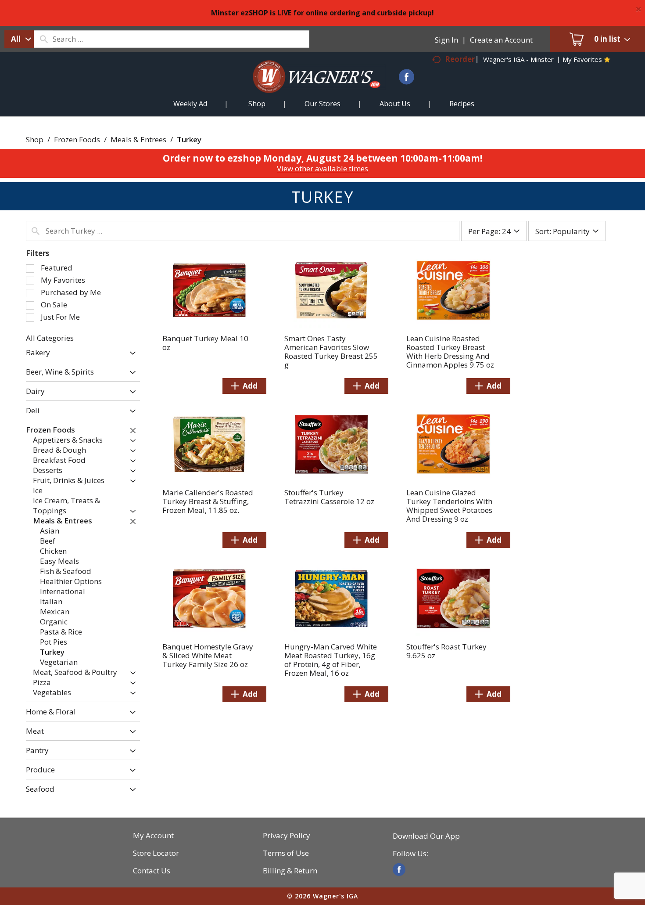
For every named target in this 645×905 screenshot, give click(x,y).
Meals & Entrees (138, 139)
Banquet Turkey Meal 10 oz (205, 342)
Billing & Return (290, 870)
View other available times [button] (322, 168)
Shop (34, 139)
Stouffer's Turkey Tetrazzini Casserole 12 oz (329, 496)
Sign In (446, 40)
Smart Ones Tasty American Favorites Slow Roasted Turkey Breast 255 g (331, 351)
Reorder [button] (460, 59)
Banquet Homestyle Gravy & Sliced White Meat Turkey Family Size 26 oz (207, 655)
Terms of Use (286, 853)
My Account (153, 835)
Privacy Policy (286, 835)
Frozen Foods (77, 139)
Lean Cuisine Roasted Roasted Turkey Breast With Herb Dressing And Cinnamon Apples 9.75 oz (450, 351)
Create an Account (501, 40)
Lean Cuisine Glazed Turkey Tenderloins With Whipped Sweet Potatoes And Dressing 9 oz (449, 505)
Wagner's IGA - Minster (518, 59)
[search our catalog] (43, 39)
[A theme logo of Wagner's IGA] (309, 87)
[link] (399, 869)
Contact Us (151, 870)
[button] (130, 353)
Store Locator (156, 853)
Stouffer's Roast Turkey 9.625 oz (446, 651)
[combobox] (19, 39)
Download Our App (426, 836)
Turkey (189, 139)
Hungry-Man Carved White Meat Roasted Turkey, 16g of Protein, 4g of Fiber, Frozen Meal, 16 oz (330, 660)
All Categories (50, 338)
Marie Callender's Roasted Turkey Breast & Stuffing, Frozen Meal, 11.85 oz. (207, 501)
